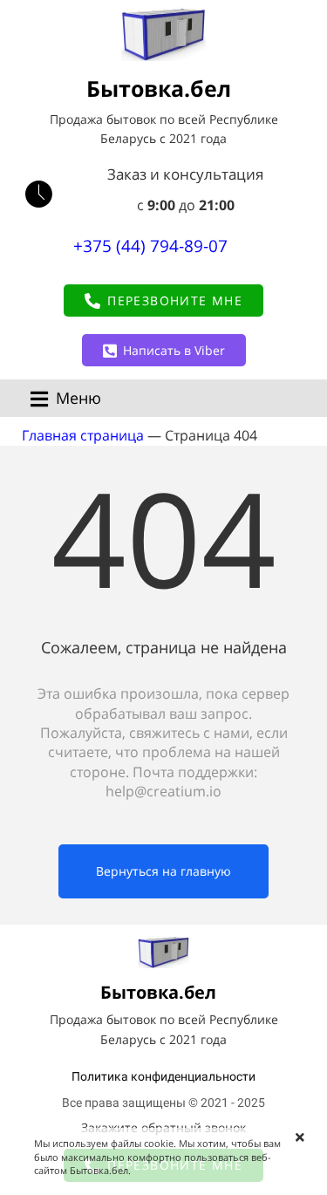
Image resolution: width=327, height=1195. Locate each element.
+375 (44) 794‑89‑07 (150, 246)
